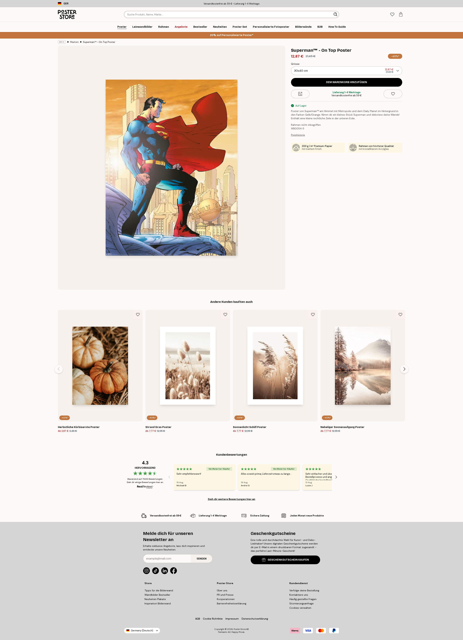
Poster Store (240, 629)
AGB (197, 618)
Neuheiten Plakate (155, 599)
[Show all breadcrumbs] (62, 42)
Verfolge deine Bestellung (304, 590)
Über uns (222, 590)
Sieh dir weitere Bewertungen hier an (231, 499)
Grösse (295, 63)
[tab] (392, 14)
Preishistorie (298, 135)
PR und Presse (225, 594)
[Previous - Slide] (58, 369)
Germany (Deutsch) (142, 630)
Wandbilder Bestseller (157, 594)
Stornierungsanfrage (301, 603)
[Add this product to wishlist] (393, 94)
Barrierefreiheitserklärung (231, 603)
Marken (74, 42)
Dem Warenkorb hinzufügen (346, 82)
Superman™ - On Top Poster (99, 42)
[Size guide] (300, 94)
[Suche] (335, 14)
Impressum (232, 618)
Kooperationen (226, 599)
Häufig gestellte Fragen (303, 599)
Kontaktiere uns (298, 594)
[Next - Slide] (404, 369)
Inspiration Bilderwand (158, 603)
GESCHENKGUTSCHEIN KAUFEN (288, 559)
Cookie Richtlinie (213, 618)
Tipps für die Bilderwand (159, 590)
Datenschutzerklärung (255, 618)
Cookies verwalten (300, 607)
